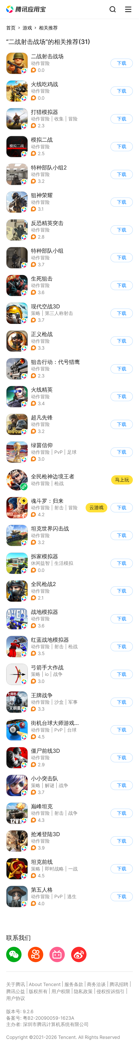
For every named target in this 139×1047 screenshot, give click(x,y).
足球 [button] (72, 452)
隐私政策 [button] (83, 991)
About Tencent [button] (45, 984)
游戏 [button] (27, 28)
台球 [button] (72, 730)
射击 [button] (59, 507)
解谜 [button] (49, 785)
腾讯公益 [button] (15, 991)
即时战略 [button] (54, 869)
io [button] (47, 674)
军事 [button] (73, 702)
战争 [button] (58, 674)
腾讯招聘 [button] (118, 984)
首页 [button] (11, 28)
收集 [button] (59, 119)
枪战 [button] (73, 646)
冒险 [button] (73, 119)
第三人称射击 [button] (59, 313)
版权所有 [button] (38, 991)
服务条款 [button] (73, 984)
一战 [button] (73, 869)
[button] (26, 9)
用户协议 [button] (15, 998)
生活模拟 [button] (63, 563)
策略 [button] (35, 313)
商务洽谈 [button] (96, 984)
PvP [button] (58, 452)
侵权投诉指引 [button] (110, 991)
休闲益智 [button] (40, 563)
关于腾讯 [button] (15, 984)
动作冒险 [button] (40, 63)
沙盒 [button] (59, 702)
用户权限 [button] (60, 991)
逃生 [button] (72, 896)
